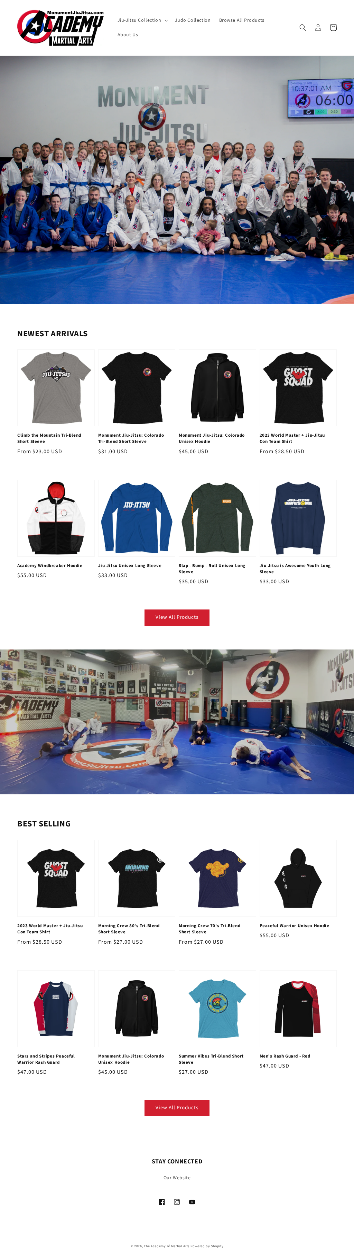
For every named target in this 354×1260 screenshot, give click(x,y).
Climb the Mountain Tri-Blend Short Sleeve (49, 438)
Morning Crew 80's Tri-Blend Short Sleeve (129, 929)
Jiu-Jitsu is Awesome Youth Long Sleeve (295, 569)
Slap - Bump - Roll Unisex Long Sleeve (212, 569)
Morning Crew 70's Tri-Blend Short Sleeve (209, 929)
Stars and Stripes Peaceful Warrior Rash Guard (46, 1059)
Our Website (177, 1177)
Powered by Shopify (207, 1246)
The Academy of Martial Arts (166, 1246)
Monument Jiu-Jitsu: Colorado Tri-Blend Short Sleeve (131, 438)
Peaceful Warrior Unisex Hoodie (294, 926)
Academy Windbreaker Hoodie (50, 566)
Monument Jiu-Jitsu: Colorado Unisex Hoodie (212, 438)
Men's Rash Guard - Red (285, 1056)
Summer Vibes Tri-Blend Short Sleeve (211, 1059)
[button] (142, 20)
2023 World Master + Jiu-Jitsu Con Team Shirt (292, 438)
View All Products (177, 617)
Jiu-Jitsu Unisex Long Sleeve (130, 566)
